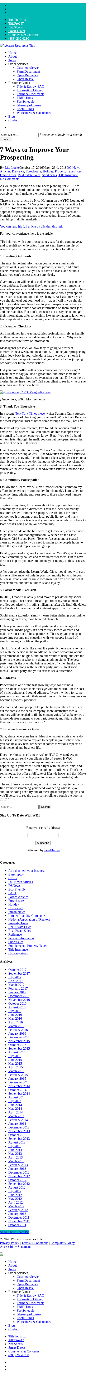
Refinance (15, 934)
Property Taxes (65, 171)
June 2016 (15, 1014)
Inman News (16, 912)
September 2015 (19, 1048)
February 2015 (18, 1075)
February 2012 (18, 1210)
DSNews (18, 171)
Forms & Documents (30, 1303)
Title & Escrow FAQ (30, 1295)
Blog (11, 1325)
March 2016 (16, 1026)
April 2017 (15, 981)
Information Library (30, 1299)
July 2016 (14, 1011)
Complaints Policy (63, 1243)
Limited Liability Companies (27, 915)
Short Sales (49, 175)
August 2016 (16, 1007)
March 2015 (16, 1071)
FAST (12, 893)
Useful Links (25, 1318)
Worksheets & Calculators (34, 1321)
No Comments (9, 179)
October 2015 (17, 1045)
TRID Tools (25, 1306)
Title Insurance (68, 175)
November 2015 (19, 1041)
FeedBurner (52, 850)
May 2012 (15, 1198)
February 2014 (18, 1120)
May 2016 (15, 1018)
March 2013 (16, 1161)
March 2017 (16, 984)
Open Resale (25, 1288)
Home (12, 1261)
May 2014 (15, 1108)
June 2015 (15, 1060)
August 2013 (16, 1142)
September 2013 (19, 1138)
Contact (13, 1329)
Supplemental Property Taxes (27, 945)
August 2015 (16, 1052)
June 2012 (15, 1195)
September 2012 (19, 1183)
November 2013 (19, 1131)
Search (6, 139)
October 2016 (17, 1003)
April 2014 (15, 1112)
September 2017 (19, 973)
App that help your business (26, 870)
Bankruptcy (16, 874)
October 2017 (17, 969)
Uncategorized (18, 953)
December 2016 (18, 996)
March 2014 (16, 1116)
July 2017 (14, 977)
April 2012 (15, 1202)
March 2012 (16, 1206)
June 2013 (15, 1150)
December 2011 (18, 1217)
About (12, 1265)
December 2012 (18, 1172)
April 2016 (15, 1022)
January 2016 (17, 1033)
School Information (21, 938)
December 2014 (18, 1082)
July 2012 (14, 1191)
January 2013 (17, 1168)
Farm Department (28, 1280)
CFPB (12, 878)
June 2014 (15, 1105)
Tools (12, 1269)
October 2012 (17, 1180)
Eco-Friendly (17, 889)
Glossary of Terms (29, 1314)
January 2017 (17, 992)
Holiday (48, 171)
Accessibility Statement (15, 1246)
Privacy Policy (9, 1243)
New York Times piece (30, 413)
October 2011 (17, 1225)
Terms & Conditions (35, 1243)
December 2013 (18, 1127)
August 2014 (16, 1097)
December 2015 (18, 1037)
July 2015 (14, 1056)
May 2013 (15, 1153)
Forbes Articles (18, 897)
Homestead (15, 908)
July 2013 (14, 1146)
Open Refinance (27, 1284)
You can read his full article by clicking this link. (31, 226)
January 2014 (17, 1123)
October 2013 (17, 1135)
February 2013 (18, 1165)
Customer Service (28, 1276)
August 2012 (16, 1187)
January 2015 (17, 1078)
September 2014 (19, 1093)
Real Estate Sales (29, 175)
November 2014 (19, 1086)
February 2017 (18, 988)
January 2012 (17, 1213)
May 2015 (15, 1063)
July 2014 (14, 1101)
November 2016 (19, 999)
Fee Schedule (25, 1310)
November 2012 (19, 1176)
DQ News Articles (20, 882)
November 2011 (19, 1221)
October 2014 (17, 1090)
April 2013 (15, 1157)
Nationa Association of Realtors (29, 919)
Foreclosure (33, 171)
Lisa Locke (12, 167)
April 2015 (15, 1067)
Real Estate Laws (19, 927)
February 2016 (18, 1030)
